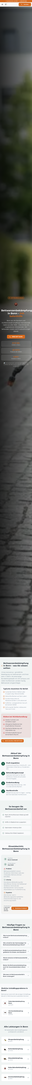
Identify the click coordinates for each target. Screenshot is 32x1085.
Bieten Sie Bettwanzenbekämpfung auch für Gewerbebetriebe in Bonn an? (14, 967)
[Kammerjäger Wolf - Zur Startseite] (5, 4)
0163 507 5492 (17, 337)
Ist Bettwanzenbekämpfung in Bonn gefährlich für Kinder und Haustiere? (14, 951)
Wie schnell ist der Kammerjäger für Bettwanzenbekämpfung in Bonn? (14, 944)
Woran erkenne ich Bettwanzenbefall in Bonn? (15, 958)
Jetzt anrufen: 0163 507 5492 (13, 740)
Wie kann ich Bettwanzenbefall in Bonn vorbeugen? (14, 975)
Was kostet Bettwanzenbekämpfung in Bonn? (15, 936)
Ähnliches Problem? (21, 908)
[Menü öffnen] (2, 4)
